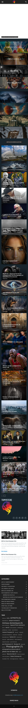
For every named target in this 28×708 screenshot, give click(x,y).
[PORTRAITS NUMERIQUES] (14, 249)
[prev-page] (2, 496)
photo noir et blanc (10, 651)
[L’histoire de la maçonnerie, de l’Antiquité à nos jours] (14, 321)
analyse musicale (14, 620)
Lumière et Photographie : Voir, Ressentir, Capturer (11, 457)
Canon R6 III (15, 630)
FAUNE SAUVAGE (5, 584)
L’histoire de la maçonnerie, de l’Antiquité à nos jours (11, 325)
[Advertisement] (14, 19)
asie (7, 627)
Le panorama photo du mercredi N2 (13, 342)
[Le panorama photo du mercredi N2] (14, 337)
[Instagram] (17, 518)
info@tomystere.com (18, 695)
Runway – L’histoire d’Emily (10, 397)
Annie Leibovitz (5, 625)
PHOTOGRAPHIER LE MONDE (8, 599)
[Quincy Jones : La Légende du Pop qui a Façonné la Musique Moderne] (14, 438)
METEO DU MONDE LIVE (7, 590)
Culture (20, 634)
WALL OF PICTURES (6, 610)
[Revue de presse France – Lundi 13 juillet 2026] (14, 153)
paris (3, 646)
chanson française (8, 632)
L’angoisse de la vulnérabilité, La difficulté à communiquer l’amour (12, 215)
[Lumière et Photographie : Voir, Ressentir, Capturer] (14, 454)
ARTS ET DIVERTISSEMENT (7, 582)
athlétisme (4, 630)
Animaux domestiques (12, 623)
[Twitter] (25, 518)
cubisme (15, 634)
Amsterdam (5, 620)
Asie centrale (13, 627)
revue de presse (5, 656)
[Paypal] (20, 518)
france (4, 639)
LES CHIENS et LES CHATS (7, 588)
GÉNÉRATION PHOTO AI (9, 595)
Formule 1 (19, 637)
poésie (4, 654)
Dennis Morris (5, 637)
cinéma (21, 632)
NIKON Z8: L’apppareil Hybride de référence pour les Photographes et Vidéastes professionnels (13, 275)
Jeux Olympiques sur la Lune (11, 292)
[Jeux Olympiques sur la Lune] (14, 288)
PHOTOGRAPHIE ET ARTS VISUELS (9, 593)
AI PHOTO (15, 618)
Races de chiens (20, 654)
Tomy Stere (5, 159)
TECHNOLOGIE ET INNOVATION (9, 608)
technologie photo (14, 658)
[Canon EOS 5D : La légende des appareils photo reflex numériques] (14, 422)
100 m (4, 618)
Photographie (14, 646)
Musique (17, 644)
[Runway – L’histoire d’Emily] (14, 393)
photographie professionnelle (11, 649)
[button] (2, 2)
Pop (20, 651)
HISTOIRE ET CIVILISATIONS (8, 586)
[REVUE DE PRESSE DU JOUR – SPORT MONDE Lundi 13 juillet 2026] (14, 485)
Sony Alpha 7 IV (5, 658)
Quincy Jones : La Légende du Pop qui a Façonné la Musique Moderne (14, 442)
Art (3, 627)
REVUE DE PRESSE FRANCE (7, 601)
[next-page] (5, 496)
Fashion (13, 637)
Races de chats (11, 654)
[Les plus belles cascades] (14, 407)
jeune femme (13, 641)
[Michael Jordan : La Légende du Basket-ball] (14, 358)
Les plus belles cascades (10, 411)
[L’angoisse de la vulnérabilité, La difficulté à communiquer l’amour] (14, 211)
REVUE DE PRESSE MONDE (7, 603)
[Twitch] (22, 518)
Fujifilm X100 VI (10, 639)
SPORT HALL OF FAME (6, 605)
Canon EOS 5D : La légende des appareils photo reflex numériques (12, 426)
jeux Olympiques (7, 644)
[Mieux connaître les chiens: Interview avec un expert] (14, 304)
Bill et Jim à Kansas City (8, 541)
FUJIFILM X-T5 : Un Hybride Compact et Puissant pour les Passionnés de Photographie (14, 381)
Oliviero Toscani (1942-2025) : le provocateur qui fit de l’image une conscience (12, 198)
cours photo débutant (7, 634)
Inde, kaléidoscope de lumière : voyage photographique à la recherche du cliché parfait (14, 473)
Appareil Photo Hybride (17, 625)
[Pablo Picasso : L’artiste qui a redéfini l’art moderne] (14, 180)
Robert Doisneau (15, 656)
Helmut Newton (18, 639)
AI (8, 618)
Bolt (9, 630)
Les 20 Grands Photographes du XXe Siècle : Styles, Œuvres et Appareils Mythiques (13, 230)
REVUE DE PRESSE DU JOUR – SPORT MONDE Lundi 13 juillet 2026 (13, 489)
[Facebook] (14, 518)
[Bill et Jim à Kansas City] (14, 535)
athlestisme (20, 627)
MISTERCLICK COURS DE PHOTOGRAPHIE (10, 36)
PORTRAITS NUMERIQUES (10, 261)
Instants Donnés (5, 641)
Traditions (21, 658)
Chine (16, 632)
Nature (23, 644)
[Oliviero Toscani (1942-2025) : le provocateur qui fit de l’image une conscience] (14, 195)
